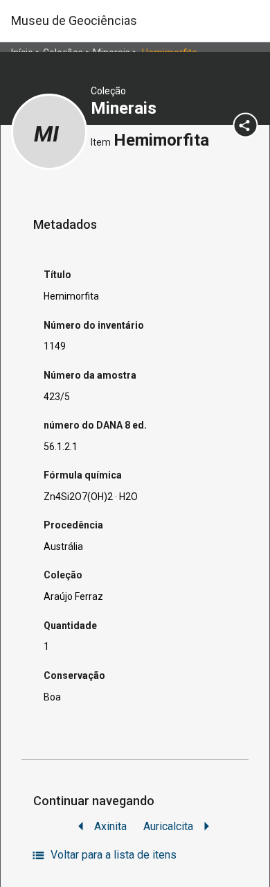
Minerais (126, 108)
